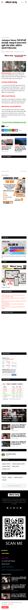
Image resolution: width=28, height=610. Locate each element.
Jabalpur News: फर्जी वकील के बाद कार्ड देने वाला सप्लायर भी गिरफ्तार (6, 148)
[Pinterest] (13, 130)
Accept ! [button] (5, 607)
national (6, 466)
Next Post (23, 171)
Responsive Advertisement (14, 485)
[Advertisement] (14, 21)
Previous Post (5, 171)
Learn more (10, 604)
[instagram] (17, 508)
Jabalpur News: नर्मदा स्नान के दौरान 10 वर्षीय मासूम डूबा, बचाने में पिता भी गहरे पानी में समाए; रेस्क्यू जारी (20, 148)
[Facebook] (2, 130)
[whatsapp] (10, 508)
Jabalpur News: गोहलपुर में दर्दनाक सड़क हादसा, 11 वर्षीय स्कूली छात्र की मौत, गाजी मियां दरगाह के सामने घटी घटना (18, 435)
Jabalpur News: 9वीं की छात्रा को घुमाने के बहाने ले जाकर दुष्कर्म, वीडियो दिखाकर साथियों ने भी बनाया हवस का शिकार (18, 427)
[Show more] (19, 130)
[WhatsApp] (9, 130)
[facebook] (7, 508)
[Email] (16, 130)
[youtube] (20, 508)
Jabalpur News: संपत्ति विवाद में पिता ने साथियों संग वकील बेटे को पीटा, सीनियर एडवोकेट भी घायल (18, 579)
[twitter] (14, 508)
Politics (15, 466)
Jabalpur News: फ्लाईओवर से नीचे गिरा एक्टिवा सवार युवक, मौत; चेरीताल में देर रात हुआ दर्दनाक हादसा (18, 443)
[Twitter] (6, 130)
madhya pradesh (18, 463)
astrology (6, 469)
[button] (2, 2)
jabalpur (7, 37)
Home (2, 37)
